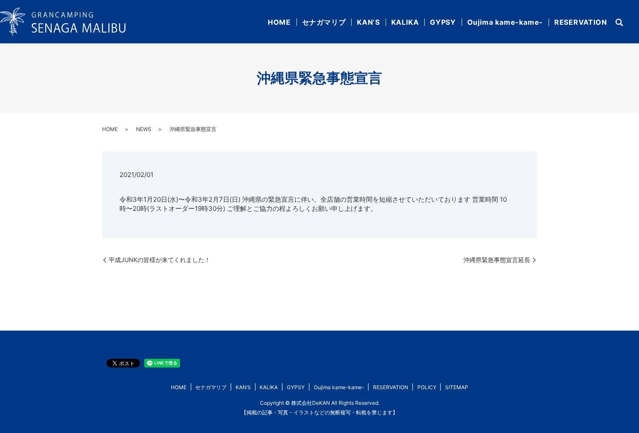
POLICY (426, 387)
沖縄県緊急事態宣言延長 (496, 259)
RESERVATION (580, 22)
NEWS (143, 129)
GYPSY (443, 22)
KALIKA (405, 22)
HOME (279, 22)
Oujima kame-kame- (505, 22)
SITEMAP (456, 387)
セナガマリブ (324, 22)
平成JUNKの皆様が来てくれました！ (159, 259)
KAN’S (368, 22)
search (619, 22)
